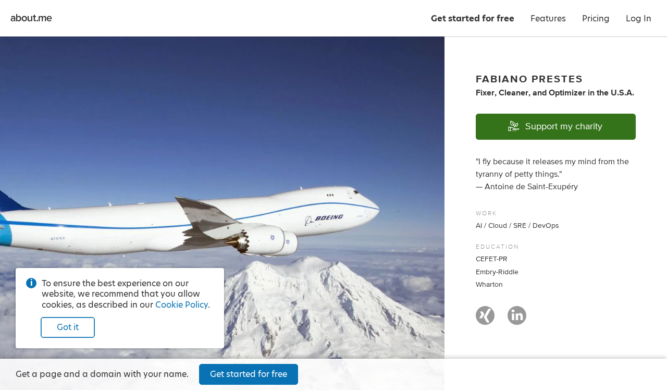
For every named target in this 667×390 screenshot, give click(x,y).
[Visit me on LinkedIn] (517, 320)
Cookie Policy (181, 305)
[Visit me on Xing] (485, 320)
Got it (68, 327)
